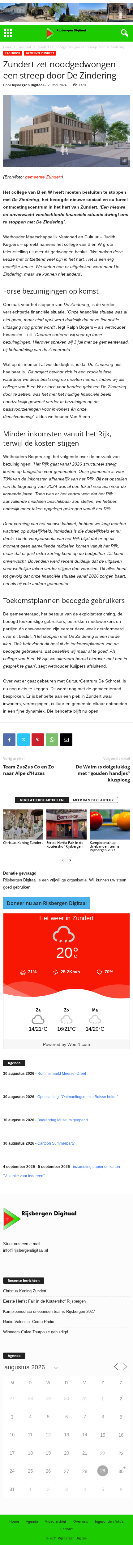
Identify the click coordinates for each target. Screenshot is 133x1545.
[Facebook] (9, 739)
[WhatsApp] (52, 739)
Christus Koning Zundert (23, 842)
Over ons (80, 1521)
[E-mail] (66, 739)
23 (120, 1453)
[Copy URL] (80, 739)
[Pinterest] (38, 739)
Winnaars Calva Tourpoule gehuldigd (35, 1332)
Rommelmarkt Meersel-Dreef (61, 1073)
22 (102, 1453)
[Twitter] (23, 739)
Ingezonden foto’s (109, 1521)
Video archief (55, 1521)
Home (7, 47)
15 (102, 1435)
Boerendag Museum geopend (62, 1120)
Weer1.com (78, 1044)
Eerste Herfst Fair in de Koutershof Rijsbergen (64, 844)
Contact (66, 1528)
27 (66, 1471)
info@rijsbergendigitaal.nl (25, 1250)
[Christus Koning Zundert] (23, 824)
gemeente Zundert (43, 176)
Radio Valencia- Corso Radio (28, 1321)
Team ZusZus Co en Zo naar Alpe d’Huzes (28, 769)
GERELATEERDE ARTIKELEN (42, 800)
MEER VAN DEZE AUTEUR (93, 800)
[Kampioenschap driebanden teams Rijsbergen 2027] (110, 824)
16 (120, 1435)
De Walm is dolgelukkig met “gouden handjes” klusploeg (103, 773)
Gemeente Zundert (40, 53)
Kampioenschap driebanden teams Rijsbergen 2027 (104, 846)
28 (84, 1471)
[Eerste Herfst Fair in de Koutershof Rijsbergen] (66, 824)
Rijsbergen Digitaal (28, 85)
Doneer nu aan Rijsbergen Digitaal (47, 903)
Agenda (32, 1521)
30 (120, 1471)
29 (102, 1470)
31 (84, 1398)
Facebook (25, 47)
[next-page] (70, 860)
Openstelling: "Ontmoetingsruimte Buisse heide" (77, 1097)
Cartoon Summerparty (56, 1143)
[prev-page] (63, 860)
